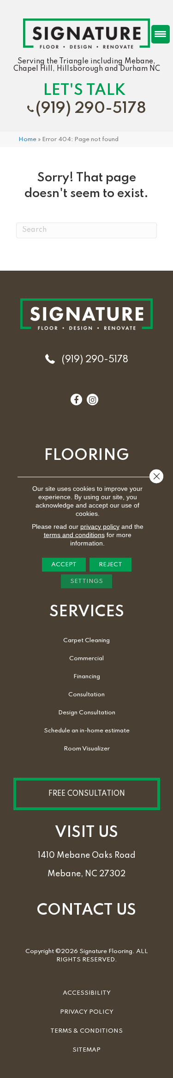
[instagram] (92, 400)
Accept (64, 565)
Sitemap (86, 1050)
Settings (86, 581)
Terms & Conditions (86, 1031)
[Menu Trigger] (160, 34)
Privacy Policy (86, 1012)
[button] (86, 794)
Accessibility (87, 993)
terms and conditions (74, 535)
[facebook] (76, 400)
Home (27, 139)
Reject (110, 565)
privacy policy (99, 526)
